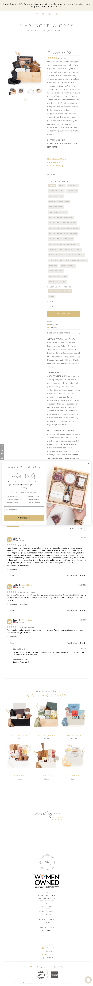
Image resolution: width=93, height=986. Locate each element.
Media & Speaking (46, 911)
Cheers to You (12, 569)
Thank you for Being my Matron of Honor (68, 260)
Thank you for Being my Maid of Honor (66, 255)
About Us (46, 893)
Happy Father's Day (57, 281)
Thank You (72, 191)
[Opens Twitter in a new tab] (62, 327)
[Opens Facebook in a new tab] (62, 324)
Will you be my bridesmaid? (61, 217)
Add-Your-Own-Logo (46, 898)
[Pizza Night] (46, 755)
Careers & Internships (46, 919)
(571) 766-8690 (58, 967)
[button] (81, 575)
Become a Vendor (46, 917)
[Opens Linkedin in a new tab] (48, 958)
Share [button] (11, 575)
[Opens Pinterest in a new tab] (48, 954)
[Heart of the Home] (46, 714)
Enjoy (61, 185)
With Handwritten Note (60, 291)
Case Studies (46, 906)
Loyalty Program (46, 927)
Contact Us (46, 933)
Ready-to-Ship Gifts (46, 895)
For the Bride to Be (58, 212)
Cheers (52, 185)
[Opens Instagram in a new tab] (48, 948)
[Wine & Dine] (19, 755)
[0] (56, 14)
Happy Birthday (55, 196)
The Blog (47, 922)
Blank (51, 296)
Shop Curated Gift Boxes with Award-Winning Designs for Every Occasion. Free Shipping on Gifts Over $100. (46, 5)
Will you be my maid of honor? (62, 223)
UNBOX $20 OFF (24, 518)
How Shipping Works (56, 159)
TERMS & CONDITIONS (64, 983)
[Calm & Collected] (19, 714)
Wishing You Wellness (59, 201)
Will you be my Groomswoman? (63, 233)
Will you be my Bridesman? (61, 239)
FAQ (46, 903)
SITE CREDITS (78, 983)
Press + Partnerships (46, 925)
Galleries (46, 909)
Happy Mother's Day (58, 276)
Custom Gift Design (46, 901)
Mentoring (46, 914)
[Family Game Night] (74, 714)
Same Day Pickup (55, 166)
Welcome (53, 265)
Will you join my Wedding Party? (63, 244)
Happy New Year (56, 271)
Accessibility (47, 935)
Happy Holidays (68, 265)
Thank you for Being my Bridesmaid (65, 249)
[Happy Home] (74, 755)
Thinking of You (56, 191)
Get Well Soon (55, 207)
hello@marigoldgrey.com (42, 967)
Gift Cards (46, 930)
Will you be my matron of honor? (64, 228)
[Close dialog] (88, 463)
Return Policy (53, 162)
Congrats (73, 185)
